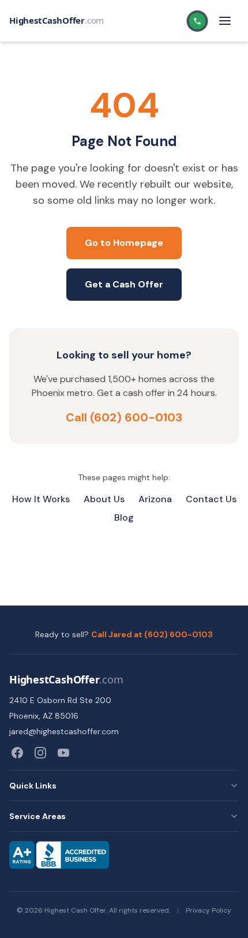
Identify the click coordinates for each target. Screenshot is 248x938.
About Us (104, 499)
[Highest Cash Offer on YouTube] (63, 753)
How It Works (41, 499)
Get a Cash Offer (124, 284)
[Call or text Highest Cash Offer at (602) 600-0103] (198, 21)
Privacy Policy (208, 910)
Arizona (155, 499)
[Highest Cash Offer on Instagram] (40, 753)
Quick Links (33, 785)
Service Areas (37, 816)
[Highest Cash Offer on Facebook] (17, 753)
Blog (124, 517)
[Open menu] (225, 21)
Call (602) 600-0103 (124, 417)
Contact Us (211, 499)
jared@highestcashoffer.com (64, 731)
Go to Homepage (124, 243)
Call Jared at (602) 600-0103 (152, 634)
